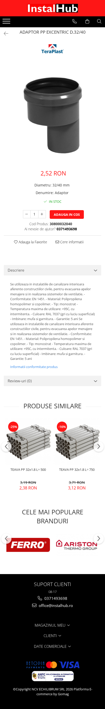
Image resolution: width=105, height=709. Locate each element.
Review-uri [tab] (20, 380)
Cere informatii (71, 241)
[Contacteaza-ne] (74, 21)
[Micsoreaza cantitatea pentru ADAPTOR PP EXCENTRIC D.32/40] (27, 214)
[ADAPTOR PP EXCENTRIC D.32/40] (52, 115)
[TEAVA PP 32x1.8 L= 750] (77, 441)
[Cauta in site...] (99, 21)
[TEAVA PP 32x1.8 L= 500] (28, 441)
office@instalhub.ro (55, 605)
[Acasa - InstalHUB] (52, 8)
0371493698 (55, 598)
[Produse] (7, 23)
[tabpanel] (52, 115)
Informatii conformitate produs (34, 366)
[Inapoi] (4, 33)
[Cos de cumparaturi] (87, 21)
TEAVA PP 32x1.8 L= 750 (77, 469)
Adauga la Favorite (32, 241)
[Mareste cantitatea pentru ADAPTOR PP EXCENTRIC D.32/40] (42, 214)
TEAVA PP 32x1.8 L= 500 (28, 469)
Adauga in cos (67, 214)
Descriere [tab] (16, 270)
